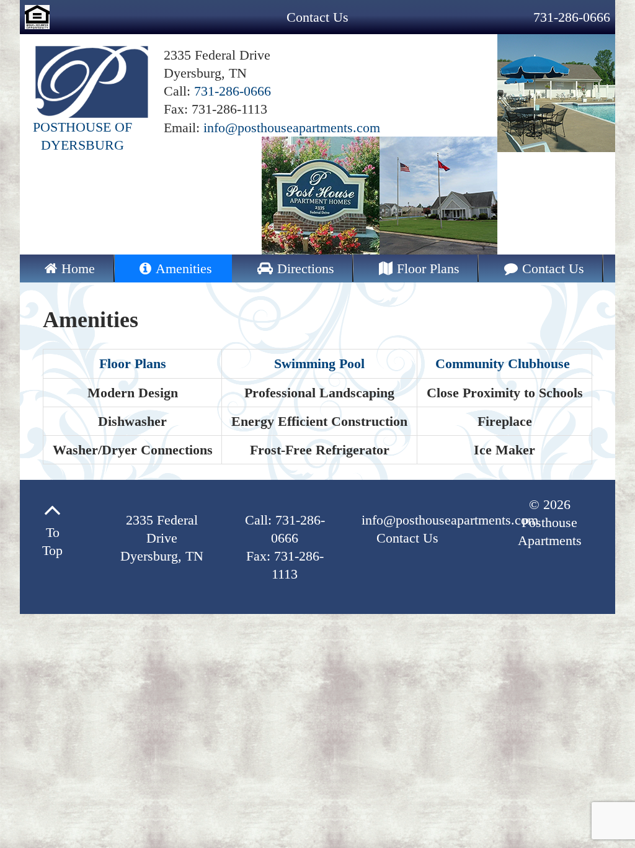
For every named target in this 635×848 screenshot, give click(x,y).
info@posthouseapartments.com (291, 127)
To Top (52, 541)
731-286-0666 (571, 17)
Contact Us (317, 17)
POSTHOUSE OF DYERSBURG (82, 136)
